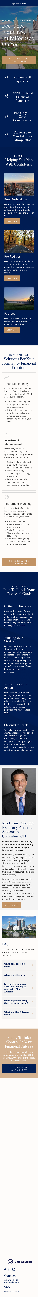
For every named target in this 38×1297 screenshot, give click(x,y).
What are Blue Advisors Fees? (16, 1013)
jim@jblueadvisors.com (12, 1282)
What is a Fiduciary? (15, 975)
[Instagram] (13, 1269)
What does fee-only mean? (14, 965)
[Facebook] (5, 1269)
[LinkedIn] (9, 1269)
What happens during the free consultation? (16, 1002)
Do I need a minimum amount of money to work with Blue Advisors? (15, 988)
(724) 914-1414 (14, 1280)
